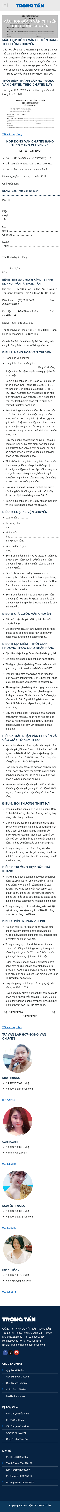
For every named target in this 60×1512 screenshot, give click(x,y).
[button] (5, 5)
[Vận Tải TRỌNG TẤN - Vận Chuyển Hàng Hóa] (30, 5)
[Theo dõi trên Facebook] (5, 1352)
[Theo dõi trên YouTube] (16, 1352)
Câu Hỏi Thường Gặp (15, 1396)
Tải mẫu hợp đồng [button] (12, 134)
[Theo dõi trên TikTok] (10, 1352)
